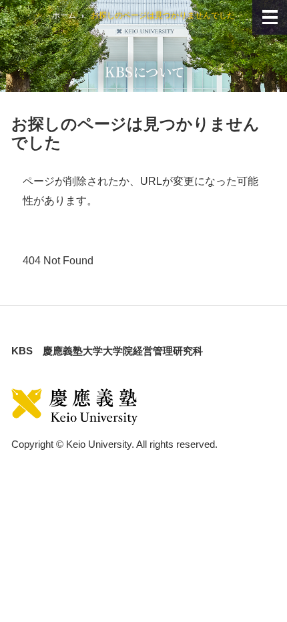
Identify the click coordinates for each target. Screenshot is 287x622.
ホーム (64, 15)
